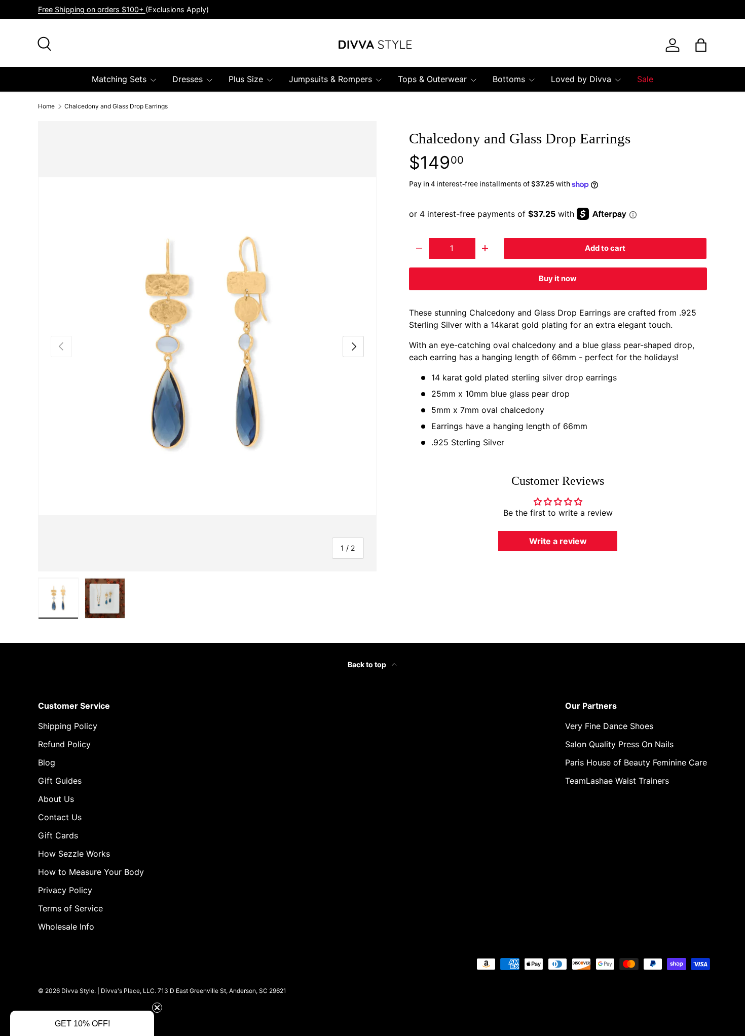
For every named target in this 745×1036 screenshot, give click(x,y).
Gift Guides (60, 781)
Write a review (558, 541)
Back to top (368, 664)
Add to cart (605, 248)
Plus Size (246, 79)
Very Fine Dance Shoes (609, 726)
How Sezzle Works (74, 854)
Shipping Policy (67, 726)
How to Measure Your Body (91, 872)
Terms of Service (70, 908)
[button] (82, 1023)
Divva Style (77, 990)
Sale (645, 79)
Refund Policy (64, 744)
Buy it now (558, 278)
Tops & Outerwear (432, 79)
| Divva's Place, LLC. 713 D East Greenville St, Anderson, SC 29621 (191, 990)
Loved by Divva (581, 79)
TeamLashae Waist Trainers (617, 781)
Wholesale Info (66, 927)
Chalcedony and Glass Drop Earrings (116, 106)
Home (46, 106)
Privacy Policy (65, 890)
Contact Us (60, 817)
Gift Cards (58, 835)
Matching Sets (119, 79)
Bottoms (509, 79)
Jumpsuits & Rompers (330, 79)
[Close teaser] (157, 1008)
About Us (56, 799)
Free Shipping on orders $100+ (91, 9)
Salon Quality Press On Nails (619, 744)
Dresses (187, 79)
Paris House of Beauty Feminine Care (636, 762)
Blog (46, 762)
